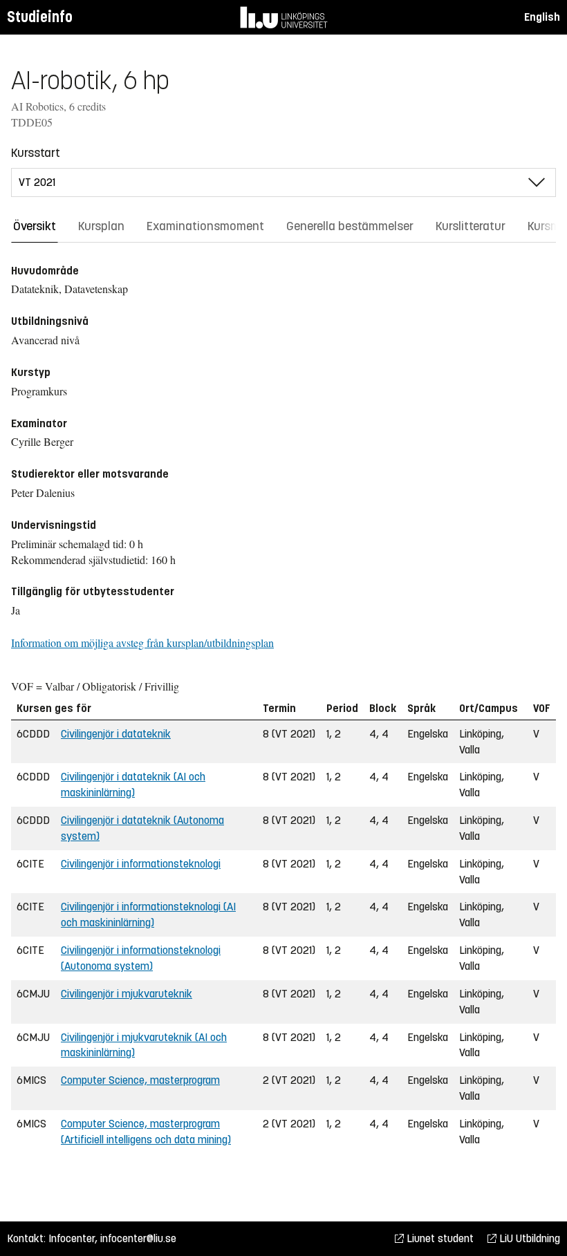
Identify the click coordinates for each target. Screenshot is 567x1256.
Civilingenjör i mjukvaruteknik (126, 993)
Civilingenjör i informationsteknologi (141, 863)
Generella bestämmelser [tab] (349, 226)
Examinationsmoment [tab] (205, 226)
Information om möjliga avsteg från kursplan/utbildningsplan (142, 642)
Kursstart (35, 152)
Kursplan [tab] (101, 226)
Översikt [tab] (34, 226)
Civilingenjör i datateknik (116, 733)
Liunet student (439, 1238)
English (542, 17)
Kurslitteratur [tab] (470, 226)
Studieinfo (40, 17)
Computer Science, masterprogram (140, 1080)
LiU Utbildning (528, 1238)
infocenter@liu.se (138, 1238)
